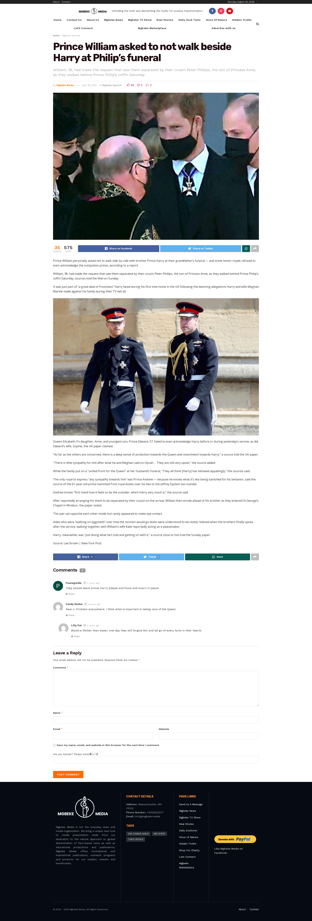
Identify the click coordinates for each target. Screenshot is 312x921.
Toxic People (135, 839)
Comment (60, 667)
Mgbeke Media (65, 85)
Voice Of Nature (216, 19)
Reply (71, 594)
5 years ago (93, 583)
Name (58, 712)
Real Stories (165, 19)
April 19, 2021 (89, 85)
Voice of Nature (188, 837)
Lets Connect (187, 856)
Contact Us (74, 19)
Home (58, 19)
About (56, 2)
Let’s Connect (83, 28)
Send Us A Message (191, 804)
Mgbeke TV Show (139, 19)
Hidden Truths (242, 19)
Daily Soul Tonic (190, 19)
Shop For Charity (189, 850)
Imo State (159, 834)
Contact (66, 2)
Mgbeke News (113, 19)
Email (58, 729)
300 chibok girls (138, 834)
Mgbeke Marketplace (152, 28)
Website (164, 729)
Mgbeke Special (71, 35)
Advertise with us (224, 28)
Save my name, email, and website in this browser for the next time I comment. (108, 745)
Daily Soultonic (188, 830)
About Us (93, 19)
